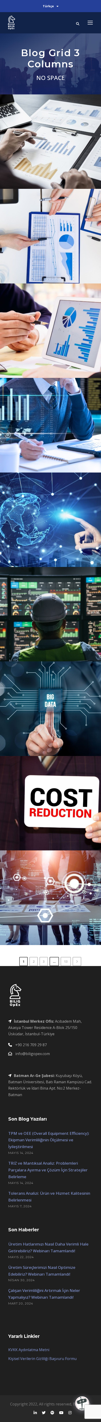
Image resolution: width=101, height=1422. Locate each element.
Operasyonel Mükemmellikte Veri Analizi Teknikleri (52, 450)
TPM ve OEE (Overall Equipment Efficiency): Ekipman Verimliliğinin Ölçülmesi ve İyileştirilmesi (48, 1140)
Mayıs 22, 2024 (21, 1257)
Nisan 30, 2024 (21, 1280)
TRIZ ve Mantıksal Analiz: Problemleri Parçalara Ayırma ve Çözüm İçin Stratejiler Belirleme (48, 1169)
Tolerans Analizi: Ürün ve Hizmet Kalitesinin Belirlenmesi (52, 356)
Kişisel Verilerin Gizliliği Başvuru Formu (42, 1358)
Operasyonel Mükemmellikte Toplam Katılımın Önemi (52, 922)
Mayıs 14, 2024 (20, 1153)
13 (66, 961)
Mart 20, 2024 (20, 1303)
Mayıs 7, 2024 (20, 1206)
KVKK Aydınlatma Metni (28, 1349)
